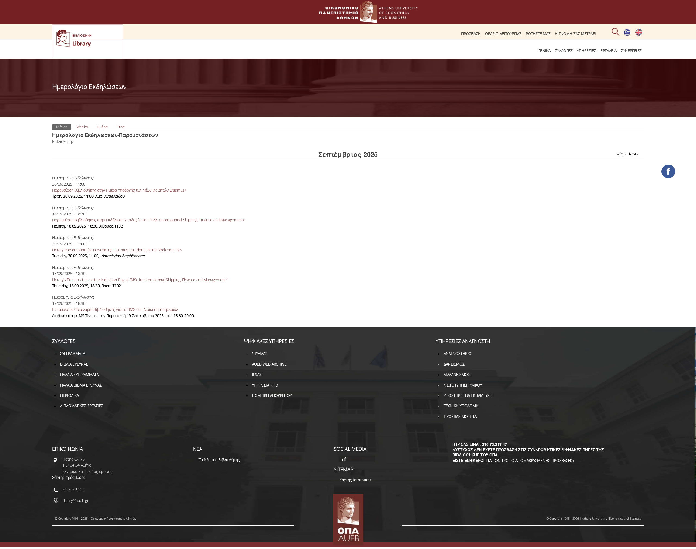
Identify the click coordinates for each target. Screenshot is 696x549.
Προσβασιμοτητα (460, 416)
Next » (633, 154)
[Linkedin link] (342, 459)
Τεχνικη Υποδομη (461, 405)
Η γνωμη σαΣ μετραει (575, 33)
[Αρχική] (348, 20)
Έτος (121, 127)
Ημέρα (102, 127)
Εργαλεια (609, 50)
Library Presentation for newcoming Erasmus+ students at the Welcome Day (117, 249)
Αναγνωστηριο (457, 353)
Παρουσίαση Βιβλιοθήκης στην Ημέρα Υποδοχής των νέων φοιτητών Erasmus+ (119, 190)
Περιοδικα (69, 395)
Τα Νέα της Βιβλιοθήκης (219, 459)
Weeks (82, 127)
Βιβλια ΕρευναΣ (74, 364)
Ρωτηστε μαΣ (538, 33)
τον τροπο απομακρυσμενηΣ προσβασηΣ (533, 460)
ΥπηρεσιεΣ (586, 50)
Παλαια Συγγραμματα (79, 374)
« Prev (621, 154)
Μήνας (63, 127)
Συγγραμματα (72, 353)
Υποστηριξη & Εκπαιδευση (468, 395)
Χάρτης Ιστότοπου (355, 479)
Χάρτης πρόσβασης (68, 477)
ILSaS (257, 374)
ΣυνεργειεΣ (631, 50)
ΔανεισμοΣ (454, 364)
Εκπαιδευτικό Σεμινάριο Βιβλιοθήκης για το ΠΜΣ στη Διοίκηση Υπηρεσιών (115, 309)
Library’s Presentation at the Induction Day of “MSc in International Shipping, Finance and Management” (139, 279)
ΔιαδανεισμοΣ (457, 374)
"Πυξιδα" (259, 353)
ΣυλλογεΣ (564, 50)
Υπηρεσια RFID (265, 385)
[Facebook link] (345, 459)
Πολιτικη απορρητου (272, 395)
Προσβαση (471, 33)
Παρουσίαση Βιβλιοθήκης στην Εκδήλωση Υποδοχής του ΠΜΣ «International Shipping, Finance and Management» (148, 219)
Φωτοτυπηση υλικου (463, 385)
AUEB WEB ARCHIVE (269, 364)
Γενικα (544, 50)
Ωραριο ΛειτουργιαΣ (503, 33)
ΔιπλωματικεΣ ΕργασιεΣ (81, 405)
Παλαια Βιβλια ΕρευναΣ (81, 385)
